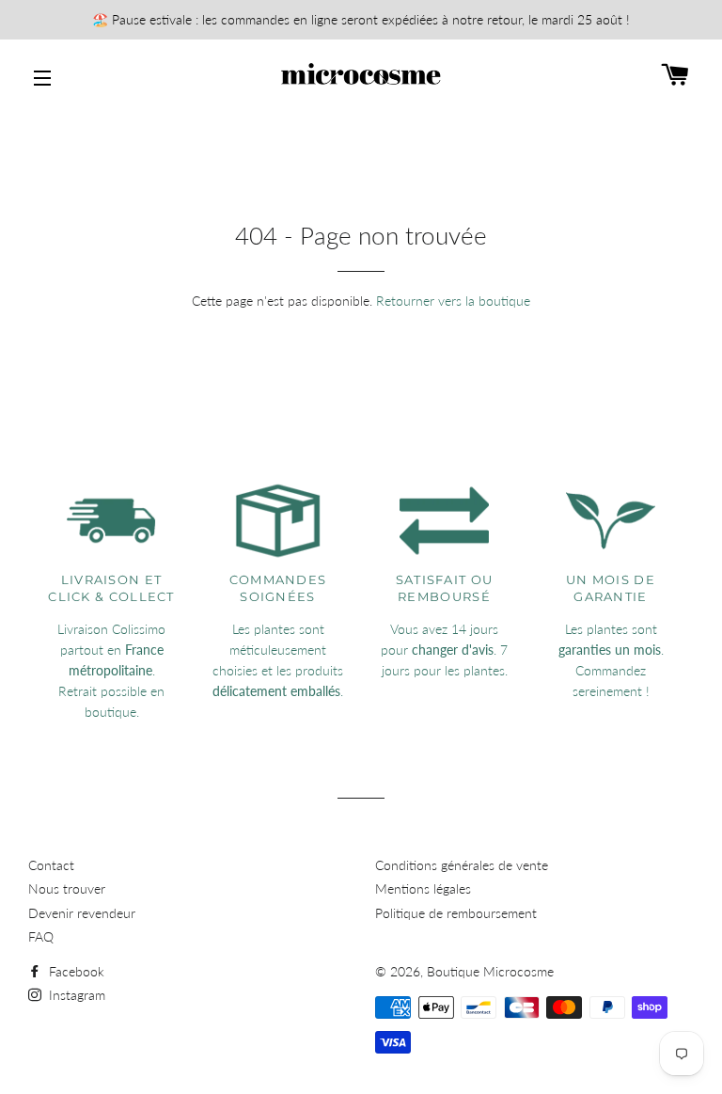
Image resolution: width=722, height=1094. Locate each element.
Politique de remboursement (456, 913)
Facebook (74, 971)
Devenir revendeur (81, 913)
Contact (51, 865)
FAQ (41, 936)
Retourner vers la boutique (453, 301)
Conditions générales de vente (461, 865)
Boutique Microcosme (490, 971)
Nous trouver (66, 888)
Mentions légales (423, 888)
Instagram (75, 995)
